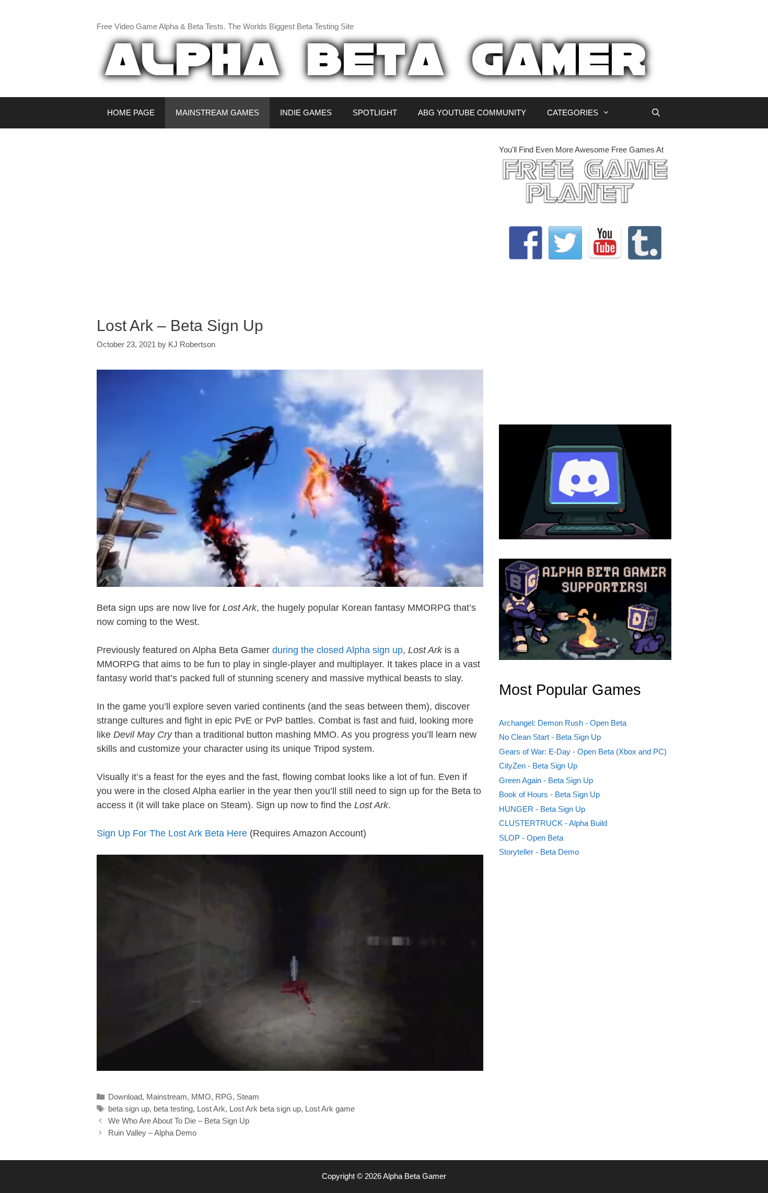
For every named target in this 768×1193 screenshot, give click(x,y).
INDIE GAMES (306, 112)
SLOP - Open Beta (531, 837)
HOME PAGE (131, 112)
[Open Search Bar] (656, 112)
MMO (201, 1096)
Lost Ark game (330, 1108)
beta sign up (128, 1108)
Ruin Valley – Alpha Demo (152, 1132)
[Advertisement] (290, 217)
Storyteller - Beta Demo (539, 851)
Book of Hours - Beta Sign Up (549, 794)
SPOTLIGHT (375, 112)
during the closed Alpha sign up (337, 650)
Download (125, 1096)
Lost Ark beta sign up (265, 1108)
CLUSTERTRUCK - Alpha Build (553, 823)
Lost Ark (211, 1108)
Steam (248, 1096)
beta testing (173, 1108)
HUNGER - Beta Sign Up (542, 809)
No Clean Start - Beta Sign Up (550, 737)
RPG (223, 1096)
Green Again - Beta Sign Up (546, 780)
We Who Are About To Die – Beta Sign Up (178, 1120)
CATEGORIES (572, 112)
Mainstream (166, 1096)
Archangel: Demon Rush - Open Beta (562, 722)
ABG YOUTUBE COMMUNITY (472, 112)
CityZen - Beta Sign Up (538, 765)
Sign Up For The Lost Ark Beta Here (172, 833)
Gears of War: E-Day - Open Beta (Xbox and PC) (583, 751)
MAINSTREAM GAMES (217, 112)
